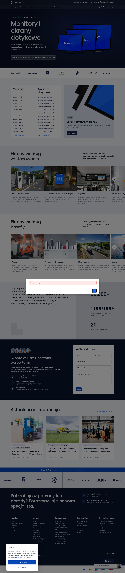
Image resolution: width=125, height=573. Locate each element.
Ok (94, 290)
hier (17, 557)
